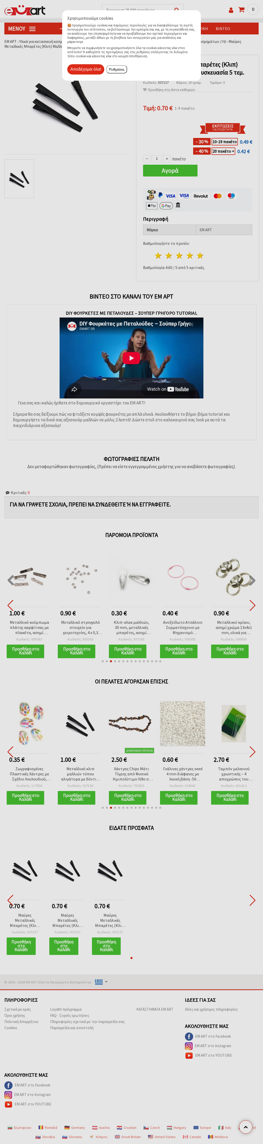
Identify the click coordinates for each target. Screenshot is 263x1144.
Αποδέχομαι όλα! (85, 69)
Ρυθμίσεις (117, 69)
